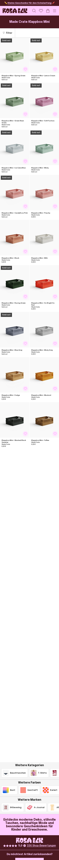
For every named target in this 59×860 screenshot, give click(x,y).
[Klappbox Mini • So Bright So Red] (44, 283)
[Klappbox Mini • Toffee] (44, 420)
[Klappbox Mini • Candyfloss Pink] (14, 192)
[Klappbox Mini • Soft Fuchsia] (44, 100)
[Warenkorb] (47, 11)
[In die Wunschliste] (25, 69)
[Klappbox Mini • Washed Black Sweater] (14, 420)
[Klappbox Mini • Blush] (14, 237)
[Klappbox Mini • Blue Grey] (14, 329)
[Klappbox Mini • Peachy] (44, 192)
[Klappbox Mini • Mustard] (44, 375)
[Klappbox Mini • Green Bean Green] (14, 100)
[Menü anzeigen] (54, 11)
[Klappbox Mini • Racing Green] (14, 283)
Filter (9, 33)
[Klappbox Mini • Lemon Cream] (44, 55)
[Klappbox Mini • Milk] (44, 237)
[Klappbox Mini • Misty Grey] (44, 329)
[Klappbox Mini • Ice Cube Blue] (14, 147)
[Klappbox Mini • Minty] (44, 147)
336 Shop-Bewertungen (41, 845)
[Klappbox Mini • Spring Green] (14, 55)
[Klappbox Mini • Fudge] (14, 375)
